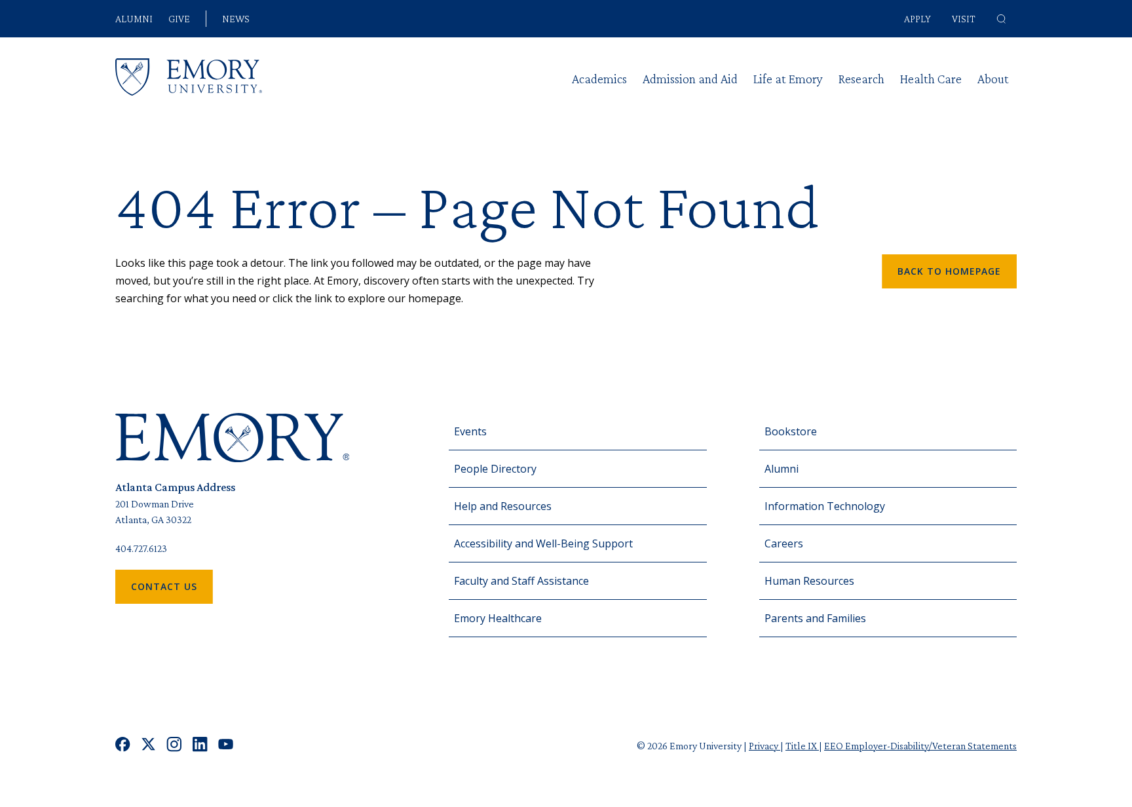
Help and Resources (503, 506)
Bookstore (790, 431)
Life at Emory (788, 78)
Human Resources (809, 581)
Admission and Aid (690, 78)
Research (861, 78)
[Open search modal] (1001, 19)
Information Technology (824, 506)
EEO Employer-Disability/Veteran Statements (920, 745)
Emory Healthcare (498, 618)
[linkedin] (200, 746)
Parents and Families (815, 618)
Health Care (931, 78)
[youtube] (225, 746)
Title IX (802, 745)
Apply (917, 18)
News (236, 19)
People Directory (495, 469)
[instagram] (174, 746)
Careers (783, 543)
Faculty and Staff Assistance (521, 581)
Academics (599, 78)
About (993, 78)
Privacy (764, 745)
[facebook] (122, 746)
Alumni (134, 19)
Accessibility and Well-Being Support (543, 543)
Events (470, 431)
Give (179, 19)
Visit (963, 18)
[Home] (188, 77)
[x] (148, 746)
